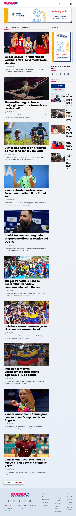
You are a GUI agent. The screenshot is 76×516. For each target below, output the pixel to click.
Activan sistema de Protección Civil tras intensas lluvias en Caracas (70, 100)
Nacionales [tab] (59, 90)
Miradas (69, 494)
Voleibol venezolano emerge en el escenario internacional (26, 328)
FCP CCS (25, 505)
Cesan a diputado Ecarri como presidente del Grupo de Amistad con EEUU (70, 116)
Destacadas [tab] (59, 85)
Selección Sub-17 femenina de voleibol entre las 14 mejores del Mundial (26, 60)
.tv (10, 505)
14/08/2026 (10, 291)
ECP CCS (33, 505)
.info (5, 505)
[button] (61, 47)
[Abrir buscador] (65, 4)
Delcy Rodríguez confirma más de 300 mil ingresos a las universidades (71, 145)
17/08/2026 (10, 154)
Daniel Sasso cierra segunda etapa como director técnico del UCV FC (26, 238)
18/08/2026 (10, 67)
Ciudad (69, 497)
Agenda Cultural (69, 504)
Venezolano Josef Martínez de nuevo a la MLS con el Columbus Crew (26, 463)
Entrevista (69, 500)
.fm (14, 505)
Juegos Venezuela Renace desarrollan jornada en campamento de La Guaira (22, 284)
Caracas (45, 494)
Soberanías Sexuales (70, 509)
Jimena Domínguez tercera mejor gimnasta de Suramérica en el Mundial (26, 105)
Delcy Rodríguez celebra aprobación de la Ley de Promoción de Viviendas (70, 131)
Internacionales (47, 500)
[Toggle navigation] (70, 3)
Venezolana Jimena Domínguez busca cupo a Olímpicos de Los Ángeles (26, 417)
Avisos (57, 494)
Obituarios (57, 511)
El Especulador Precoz (58, 499)
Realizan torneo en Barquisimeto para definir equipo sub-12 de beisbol (22, 372)
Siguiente (18, 482)
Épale (18, 505)
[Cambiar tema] (60, 4)
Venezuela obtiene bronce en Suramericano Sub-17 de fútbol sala (25, 193)
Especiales (57, 504)
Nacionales (46, 497)
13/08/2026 (10, 469)
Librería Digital (57, 508)
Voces (45, 506)
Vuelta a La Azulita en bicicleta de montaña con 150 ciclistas (25, 149)
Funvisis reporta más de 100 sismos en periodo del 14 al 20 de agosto (69, 161)
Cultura (45, 503)
